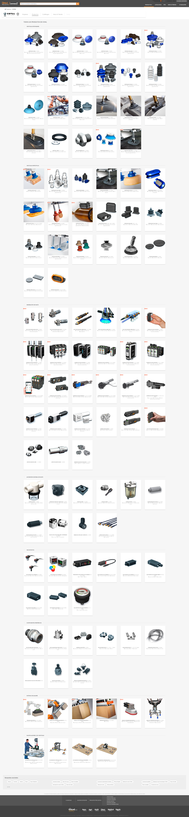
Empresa (25, 14)
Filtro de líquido (117, 781)
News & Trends (172, 4)
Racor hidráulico (33, 781)
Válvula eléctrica (110, 784)
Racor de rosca (66, 781)
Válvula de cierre (101, 784)
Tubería (21, 781)
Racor (26, 781)
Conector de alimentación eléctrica (104, 781)
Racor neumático (74, 781)
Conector (15, 781)
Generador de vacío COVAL (58, 784)
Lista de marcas (110, 796)
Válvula (9, 781)
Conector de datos (56, 781)
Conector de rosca (155, 784)
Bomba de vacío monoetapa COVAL (160, 781)
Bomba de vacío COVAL (128, 781)
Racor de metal (69, 784)
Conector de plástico (146, 781)
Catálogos (158, 4)
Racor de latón (173, 781)
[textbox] (48, 4)
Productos (148, 4)
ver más (8, 786)
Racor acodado (145, 784)
